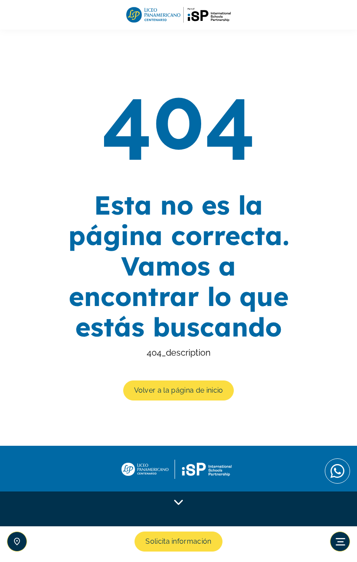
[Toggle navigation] (340, 542)
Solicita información (178, 541)
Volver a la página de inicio (178, 390)
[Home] (178, 15)
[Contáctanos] (17, 542)
